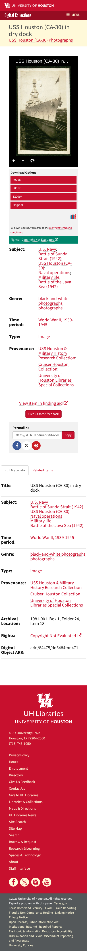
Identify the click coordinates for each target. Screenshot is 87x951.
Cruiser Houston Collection (53, 366)
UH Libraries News (22, 815)
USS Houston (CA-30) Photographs (41, 40)
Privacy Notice (18, 917)
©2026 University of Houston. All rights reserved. (41, 899)
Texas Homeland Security (25, 908)
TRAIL (48, 908)
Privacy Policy (19, 755)
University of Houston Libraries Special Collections (56, 380)
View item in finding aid (41, 403)
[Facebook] (16, 445)
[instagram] (35, 882)
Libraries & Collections (26, 801)
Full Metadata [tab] (15, 470)
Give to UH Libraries (23, 795)
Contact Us (17, 788)
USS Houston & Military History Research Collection (56, 353)
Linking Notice (64, 913)
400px (17, 180)
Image (44, 337)
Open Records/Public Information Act (33, 922)
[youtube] (46, 882)
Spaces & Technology (25, 855)
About (13, 861)
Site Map (15, 828)
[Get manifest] (73, 216)
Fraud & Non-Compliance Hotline (31, 913)
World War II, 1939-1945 (55, 322)
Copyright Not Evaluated (38, 240)
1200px (17, 196)
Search (14, 835)
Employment (18, 768)
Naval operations (54, 273)
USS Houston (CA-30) (55, 265)
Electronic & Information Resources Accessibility (40, 931)
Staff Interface (19, 868)
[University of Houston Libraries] (43, 708)
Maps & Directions (22, 808)
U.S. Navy (47, 249)
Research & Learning (24, 848)
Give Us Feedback (22, 781)
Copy (68, 435)
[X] (26, 445)
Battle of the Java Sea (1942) (54, 284)
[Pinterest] (36, 445)
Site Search (17, 821)
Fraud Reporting (65, 908)
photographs (50, 308)
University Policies (21, 945)
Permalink (20, 428)
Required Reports (50, 927)
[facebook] (13, 882)
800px (17, 188)
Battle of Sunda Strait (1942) (52, 256)
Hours (13, 761)
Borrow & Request (22, 841)
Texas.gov (60, 903)
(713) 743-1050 (20, 743)
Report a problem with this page (30, 903)
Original (18, 205)
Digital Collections (17, 15)
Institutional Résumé (23, 927)
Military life (48, 277)
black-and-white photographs (53, 301)
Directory (16, 775)
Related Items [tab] (43, 470)
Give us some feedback (43, 414)
